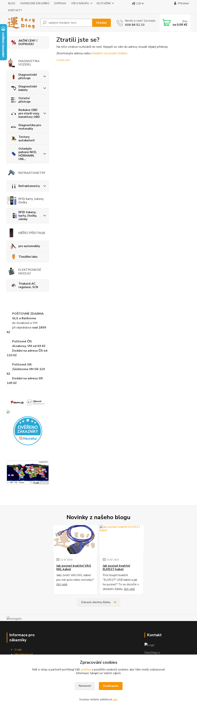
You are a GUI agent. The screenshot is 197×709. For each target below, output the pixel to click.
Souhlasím (111, 686)
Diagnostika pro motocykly (29, 127)
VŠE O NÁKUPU (80, 3)
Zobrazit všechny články (95, 602)
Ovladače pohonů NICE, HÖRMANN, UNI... (27, 154)
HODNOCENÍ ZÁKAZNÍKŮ (34, 3)
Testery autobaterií (26, 138)
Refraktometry (29, 186)
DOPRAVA (60, 3)
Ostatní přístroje (24, 100)
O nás (18, 650)
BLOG (11, 3)
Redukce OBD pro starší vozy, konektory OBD (29, 113)
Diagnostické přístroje (27, 76)
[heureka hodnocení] (27, 430)
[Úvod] (22, 23)
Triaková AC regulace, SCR (28, 285)
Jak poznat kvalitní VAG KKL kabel (73, 567)
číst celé (61, 584)
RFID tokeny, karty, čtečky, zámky (27, 215)
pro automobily (29, 246)
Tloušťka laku (28, 257)
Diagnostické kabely (27, 88)
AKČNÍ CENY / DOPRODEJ (28, 42)
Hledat (101, 23)
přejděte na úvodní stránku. (109, 53)
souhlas (86, 669)
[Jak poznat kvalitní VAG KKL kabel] (75, 539)
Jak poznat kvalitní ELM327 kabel (116, 567)
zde (115, 699)
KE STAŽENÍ (103, 3)
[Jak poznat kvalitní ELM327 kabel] (122, 539)
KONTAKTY (15, 10)
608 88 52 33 (135, 25)
